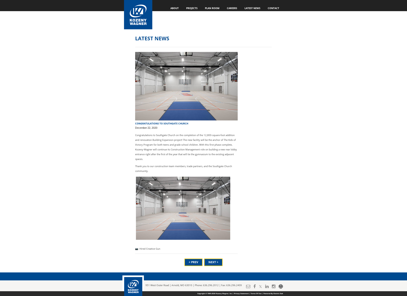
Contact (273, 8)
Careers (232, 8)
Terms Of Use (256, 294)
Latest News (252, 8)
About (174, 8)
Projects (191, 8)
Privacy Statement (241, 294)
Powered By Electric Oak (273, 294)
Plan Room (212, 8)
